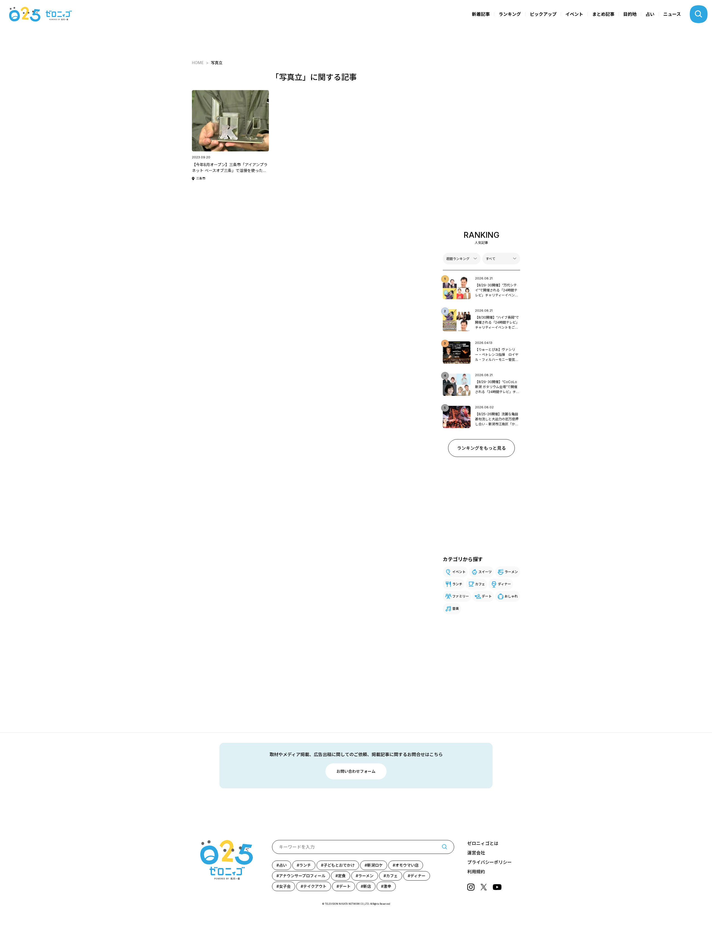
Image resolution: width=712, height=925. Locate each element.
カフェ (480, 584)
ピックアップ (543, 14)
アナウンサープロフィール (302, 875)
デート (487, 596)
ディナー (504, 584)
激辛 (387, 886)
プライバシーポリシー (489, 862)
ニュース (672, 14)
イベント (574, 14)
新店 (367, 886)
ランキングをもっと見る (481, 448)
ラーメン (511, 572)
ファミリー (460, 596)
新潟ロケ (375, 865)
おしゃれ (511, 596)
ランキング (510, 14)
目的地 (630, 14)
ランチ (457, 584)
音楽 (455, 608)
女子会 (285, 886)
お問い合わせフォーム (356, 771)
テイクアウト (315, 886)
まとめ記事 (603, 14)
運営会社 (476, 853)
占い (650, 14)
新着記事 (481, 14)
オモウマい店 (407, 865)
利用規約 (476, 871)
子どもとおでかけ (339, 865)
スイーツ (485, 572)
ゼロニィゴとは (482, 843)
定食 (342, 875)
